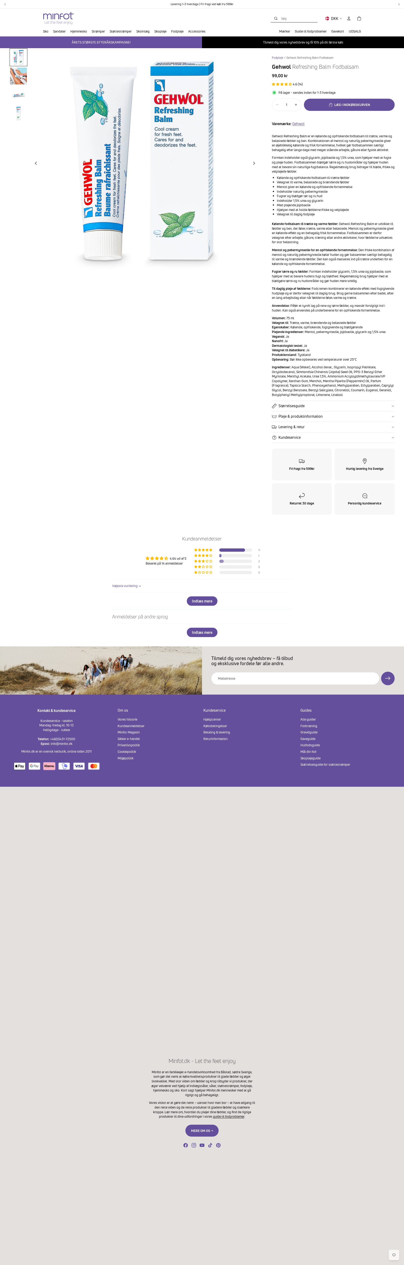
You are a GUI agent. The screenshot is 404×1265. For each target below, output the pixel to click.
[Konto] (349, 18)
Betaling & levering (216, 732)
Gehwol (298, 123)
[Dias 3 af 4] (18, 94)
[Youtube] (202, 1145)
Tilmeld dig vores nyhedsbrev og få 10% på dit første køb (303, 42)
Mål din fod (308, 751)
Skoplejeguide (310, 758)
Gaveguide (307, 738)
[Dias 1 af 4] (18, 57)
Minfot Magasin (129, 732)
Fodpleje (277, 58)
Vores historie (127, 719)
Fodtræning (308, 726)
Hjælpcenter (212, 719)
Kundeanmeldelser (131, 726)
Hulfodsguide (310, 745)
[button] (282, 84)
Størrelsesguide (291, 405)
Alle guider (308, 719)
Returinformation (215, 738)
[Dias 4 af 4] (18, 113)
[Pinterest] (218, 1145)
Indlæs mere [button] (202, 601)
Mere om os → (202, 1130)
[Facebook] (185, 1145)
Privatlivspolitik (129, 745)
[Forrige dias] (34, 164)
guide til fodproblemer (228, 1116)
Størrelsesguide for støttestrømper (325, 764)
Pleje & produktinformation (300, 416)
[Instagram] (194, 1145)
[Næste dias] (255, 164)
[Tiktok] (210, 1145)
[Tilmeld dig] (388, 678)
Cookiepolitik (127, 751)
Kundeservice (289, 437)
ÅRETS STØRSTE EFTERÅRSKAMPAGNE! (101, 42)
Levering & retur (291, 426)
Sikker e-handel (129, 738)
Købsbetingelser (215, 726)
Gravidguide (308, 732)
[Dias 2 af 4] (18, 76)
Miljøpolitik (125, 758)
